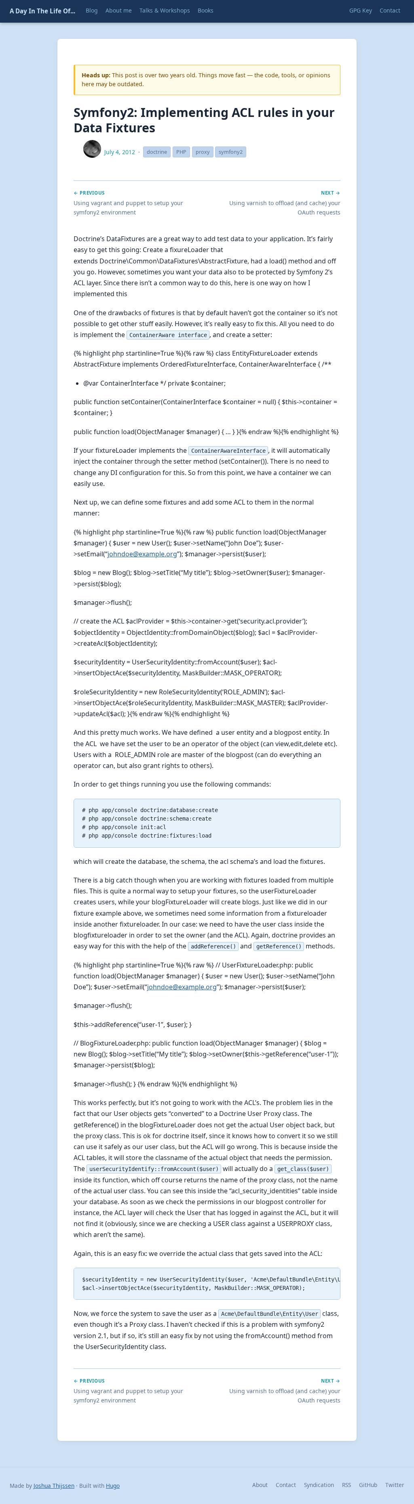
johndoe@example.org (142, 553)
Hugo (113, 1485)
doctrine (157, 151)
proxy (203, 151)
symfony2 (231, 151)
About (260, 1485)
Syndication (319, 1485)
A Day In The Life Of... (42, 11)
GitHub (368, 1485)
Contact (286, 1485)
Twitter (394, 1485)
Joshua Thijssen (54, 1485)
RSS (346, 1485)
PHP (181, 151)
